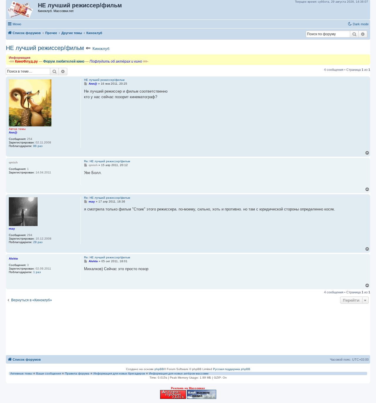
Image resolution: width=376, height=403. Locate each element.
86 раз (38, 146)
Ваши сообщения (48, 373)
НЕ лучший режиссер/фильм (45, 48)
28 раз (38, 242)
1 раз (37, 272)
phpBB (159, 369)
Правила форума (77, 373)
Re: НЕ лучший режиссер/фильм (107, 161)
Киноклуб (101, 48)
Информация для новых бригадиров (119, 373)
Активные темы (21, 373)
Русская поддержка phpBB (231, 369)
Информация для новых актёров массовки (179, 373)
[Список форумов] (22, 10)
